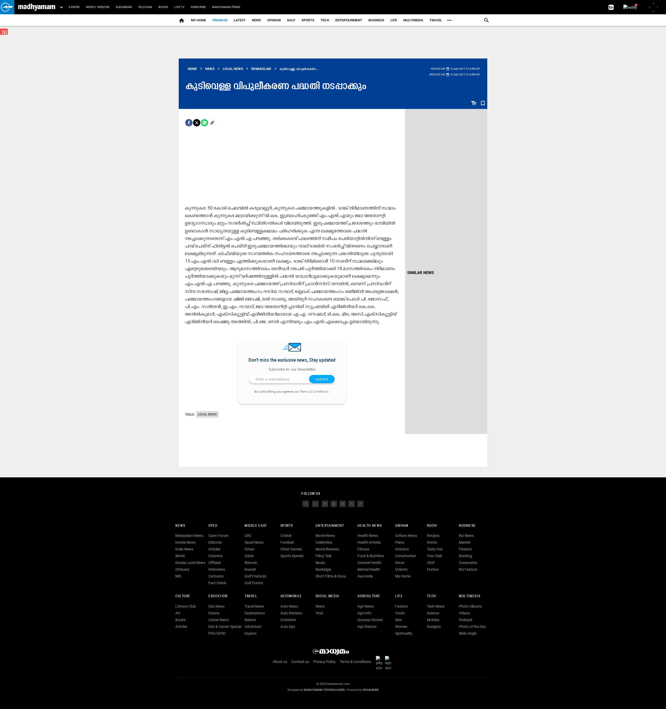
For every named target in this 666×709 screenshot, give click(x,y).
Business (376, 20)
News (256, 20)
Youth (400, 613)
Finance (465, 549)
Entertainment (348, 20)
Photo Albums (470, 606)
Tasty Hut (435, 549)
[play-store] (380, 663)
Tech (431, 596)
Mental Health (368, 569)
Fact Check (217, 583)
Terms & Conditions (314, 391)
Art (177, 613)
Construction (405, 556)
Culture (182, 596)
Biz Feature (468, 569)
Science (433, 613)
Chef (430, 563)
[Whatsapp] (204, 123)
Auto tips (287, 627)
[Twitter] (197, 123)
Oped (212, 526)
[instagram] (325, 503)
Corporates (468, 563)
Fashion (401, 606)
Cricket (286, 536)
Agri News (365, 606)
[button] (7, 7)
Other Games (291, 549)
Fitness (363, 549)
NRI (178, 576)
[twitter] (315, 503)
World (180, 556)
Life (393, 20)
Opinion (274, 20)
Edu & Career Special (224, 627)
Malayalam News (189, 536)
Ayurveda (365, 576)
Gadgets (434, 627)
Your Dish (434, 556)
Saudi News (254, 542)
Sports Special (291, 556)
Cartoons (215, 576)
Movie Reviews (327, 549)
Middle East (256, 526)
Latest (240, 20)
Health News (369, 526)
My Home (198, 20)
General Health (369, 563)
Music (320, 563)
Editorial (215, 542)
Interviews (216, 569)
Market (464, 542)
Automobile (291, 596)
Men (398, 620)
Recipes (433, 536)
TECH (325, 20)
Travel (436, 20)
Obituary (182, 569)
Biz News (466, 536)
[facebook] (189, 123)
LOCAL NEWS (207, 414)
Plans (399, 542)
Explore (251, 633)
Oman (249, 549)
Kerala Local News (190, 563)
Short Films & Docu (331, 576)
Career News (218, 620)
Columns (215, 556)
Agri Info (364, 613)
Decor (400, 563)
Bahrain (251, 563)
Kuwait (250, 569)
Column (401, 569)
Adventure (253, 627)
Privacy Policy (324, 662)
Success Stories (370, 620)
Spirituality (403, 633)
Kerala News (185, 542)
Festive (432, 569)
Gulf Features (255, 576)
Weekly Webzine (98, 7)
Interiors (402, 549)
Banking (465, 556)
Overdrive (288, 620)
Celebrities (324, 542)
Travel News (254, 606)
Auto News (289, 606)
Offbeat (214, 563)
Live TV (179, 7)
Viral (319, 613)
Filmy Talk (323, 556)
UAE (248, 536)
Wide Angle (468, 633)
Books (163, 7)
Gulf (291, 20)
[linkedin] (333, 503)
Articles (214, 549)
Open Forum (218, 536)
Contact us (300, 662)
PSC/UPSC (217, 633)
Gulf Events (254, 583)
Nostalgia (323, 569)
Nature (250, 620)
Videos (464, 613)
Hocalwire (371, 690)
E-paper (74, 7)
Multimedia (413, 20)
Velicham (145, 7)
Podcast (465, 620)
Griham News (406, 536)
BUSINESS (467, 526)
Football (287, 542)
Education (218, 596)
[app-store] (389, 663)
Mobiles (433, 620)
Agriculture (368, 596)
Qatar (249, 556)
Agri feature (366, 627)
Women (401, 627)
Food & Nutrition (370, 556)
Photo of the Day (472, 627)
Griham (401, 526)
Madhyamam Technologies (324, 690)
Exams (213, 613)
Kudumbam (124, 7)
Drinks (432, 542)
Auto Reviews (291, 613)
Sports (308, 20)
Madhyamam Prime (226, 7)
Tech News (435, 606)
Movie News (325, 536)
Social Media (327, 596)
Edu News (216, 606)
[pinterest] (360, 503)
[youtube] (342, 503)
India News (184, 549)
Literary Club (185, 606)
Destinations (255, 613)
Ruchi (432, 526)
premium (219, 20)
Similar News (420, 272)
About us (280, 662)
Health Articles (369, 542)
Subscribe (198, 7)
